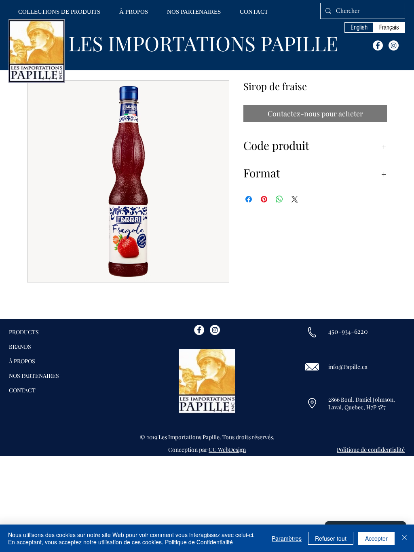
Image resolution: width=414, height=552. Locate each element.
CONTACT (22, 390)
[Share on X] (295, 199)
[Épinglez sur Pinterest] (264, 199)
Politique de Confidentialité (199, 542)
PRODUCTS (24, 332)
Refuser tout (330, 538)
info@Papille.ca (348, 367)
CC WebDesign (227, 449)
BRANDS (20, 346)
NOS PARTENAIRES (34, 375)
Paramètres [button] (287, 538)
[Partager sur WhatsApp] (279, 199)
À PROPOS (22, 361)
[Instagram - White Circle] (394, 45)
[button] (59, 12)
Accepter (376, 538)
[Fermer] (404, 538)
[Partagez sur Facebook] (248, 199)
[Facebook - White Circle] (378, 45)
